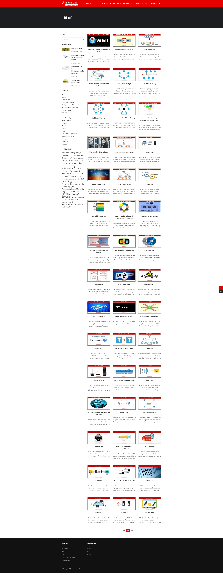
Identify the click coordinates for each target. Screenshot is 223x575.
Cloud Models (149, 348)
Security (64, 131)
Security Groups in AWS (124, 184)
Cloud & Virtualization (68, 102)
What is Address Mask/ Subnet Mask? (124, 481)
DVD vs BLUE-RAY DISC (150, 250)
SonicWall (77, 197)
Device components (67, 166)
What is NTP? (124, 513)
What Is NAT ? (99, 348)
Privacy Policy (66, 560)
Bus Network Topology (150, 84)
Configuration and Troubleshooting (72, 105)
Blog (87, 3)
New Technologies (67, 118)
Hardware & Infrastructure (70, 107)
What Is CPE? (149, 380)
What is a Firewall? (150, 446)
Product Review (66, 120)
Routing (64, 128)
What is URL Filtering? (124, 284)
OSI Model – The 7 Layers (99, 216)
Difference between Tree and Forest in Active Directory (99, 85)
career (68, 155)
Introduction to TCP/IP (77, 48)
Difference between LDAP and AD (124, 49)
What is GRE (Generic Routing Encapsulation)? (124, 448)
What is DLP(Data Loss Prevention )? (149, 316)
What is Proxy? (99, 284)
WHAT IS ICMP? (150, 152)
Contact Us (65, 554)
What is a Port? (124, 412)
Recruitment (65, 126)
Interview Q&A (127, 3)
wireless (67, 207)
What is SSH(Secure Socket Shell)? (124, 316)
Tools (153, 3)
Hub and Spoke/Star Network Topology (124, 118)
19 (132, 531)
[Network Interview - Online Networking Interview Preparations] (70, 3)
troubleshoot (67, 202)
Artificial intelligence (72, 152)
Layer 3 (76, 179)
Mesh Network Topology (98, 118)
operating (79, 181)
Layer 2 (70, 179)
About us (64, 551)
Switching (65, 141)
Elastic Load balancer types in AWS (124, 152)
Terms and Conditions (68, 557)
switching (74, 199)
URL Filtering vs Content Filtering (124, 348)
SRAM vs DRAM (149, 513)
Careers (64, 97)
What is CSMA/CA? (99, 380)
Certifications (66, 99)
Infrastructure (74, 171)
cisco (76, 158)
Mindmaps (116, 3)
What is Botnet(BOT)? (149, 284)
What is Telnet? (99, 481)
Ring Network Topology (124, 84)
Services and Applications (69, 133)
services (74, 194)
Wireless (64, 144)
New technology (73, 180)
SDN (67, 192)
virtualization (69, 204)
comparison (72, 163)
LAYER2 (64, 179)
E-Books (89, 554)
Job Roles (64, 113)
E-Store (95, 3)
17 (124, 531)
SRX (82, 197)
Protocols (67, 187)
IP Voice (78, 174)
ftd (67, 171)
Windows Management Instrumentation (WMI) (99, 50)
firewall (68, 168)
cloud (78, 160)
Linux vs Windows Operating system (124, 250)
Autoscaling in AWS (149, 49)
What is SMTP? (99, 513)
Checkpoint (68, 158)
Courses (89, 548)
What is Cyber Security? (99, 316)
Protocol (64, 123)
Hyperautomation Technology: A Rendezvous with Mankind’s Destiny (149, 119)
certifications (79, 156)
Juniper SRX (76, 176)
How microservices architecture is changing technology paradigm (124, 217)
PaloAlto (67, 184)
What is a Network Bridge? (150, 412)
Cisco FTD (68, 161)
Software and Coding (68, 136)
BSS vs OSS (150, 184)
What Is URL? (149, 481)
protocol (78, 184)
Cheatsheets (105, 3)
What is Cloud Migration (98, 184)
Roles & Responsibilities (70, 187)
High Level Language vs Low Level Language (99, 251)
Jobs (146, 3)
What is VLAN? (99, 446)
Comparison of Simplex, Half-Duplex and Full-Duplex (99, 413)
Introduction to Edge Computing (149, 216)
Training (138, 3)
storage (66, 199)
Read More (99, 64)
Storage (64, 139)
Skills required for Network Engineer (99, 152)
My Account (65, 548)
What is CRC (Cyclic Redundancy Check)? (124, 380)
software (68, 196)
